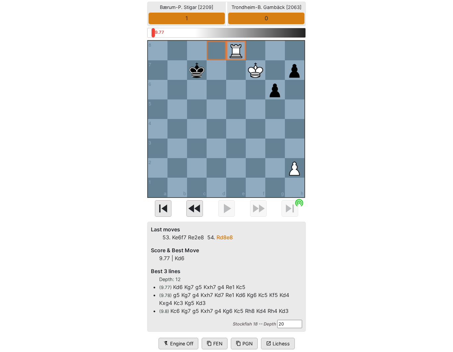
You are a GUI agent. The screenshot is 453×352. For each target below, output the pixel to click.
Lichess (278, 343)
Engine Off (178, 343)
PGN (244, 343)
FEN (215, 343)
